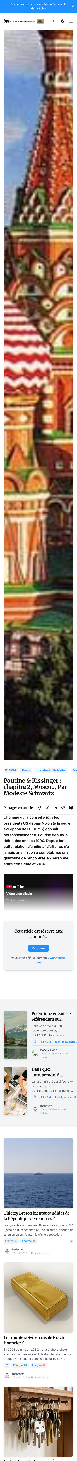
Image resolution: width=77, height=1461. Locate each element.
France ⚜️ (11, 1240)
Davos (26, 770)
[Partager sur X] (47, 808)
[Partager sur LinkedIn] (55, 808)
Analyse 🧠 (29, 1240)
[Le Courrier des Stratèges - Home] (24, 21)
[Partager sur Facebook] (39, 808)
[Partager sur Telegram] (63, 808)
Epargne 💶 (20, 1365)
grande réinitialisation (52, 770)
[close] (73, 6)
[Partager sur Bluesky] (71, 808)
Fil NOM (10, 770)
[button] (53, 21)
